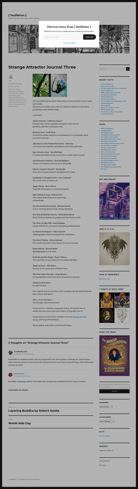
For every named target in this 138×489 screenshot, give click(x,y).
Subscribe (90, 37)
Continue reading (69, 43)
